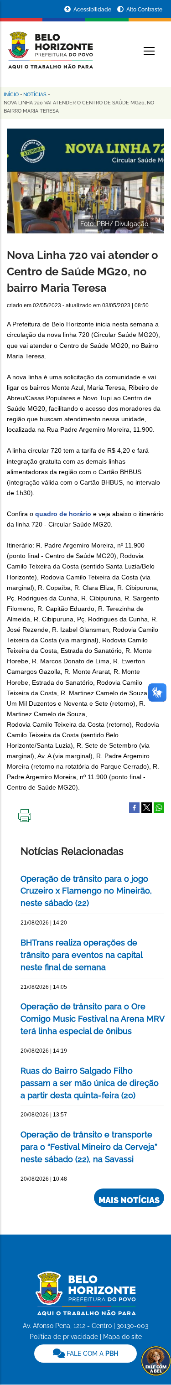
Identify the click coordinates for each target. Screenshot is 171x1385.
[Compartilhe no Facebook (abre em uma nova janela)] (134, 807)
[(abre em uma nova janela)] (146, 807)
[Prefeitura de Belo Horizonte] (50, 44)
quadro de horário (63, 513)
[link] (85, 1353)
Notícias (35, 95)
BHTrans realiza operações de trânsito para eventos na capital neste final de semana (81, 955)
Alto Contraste (144, 9)
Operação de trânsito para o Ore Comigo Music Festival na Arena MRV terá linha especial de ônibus (92, 1019)
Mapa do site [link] (122, 1336)
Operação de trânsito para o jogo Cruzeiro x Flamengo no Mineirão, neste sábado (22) (86, 891)
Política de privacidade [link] (64, 1336)
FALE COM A (91, 1353)
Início (11, 95)
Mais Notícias (129, 1200)
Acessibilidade (93, 9)
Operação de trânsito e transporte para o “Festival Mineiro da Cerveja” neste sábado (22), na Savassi (89, 1147)
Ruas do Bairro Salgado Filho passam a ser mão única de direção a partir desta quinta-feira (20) (90, 1083)
